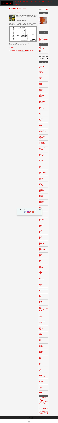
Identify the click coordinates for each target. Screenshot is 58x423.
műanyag (40, 277)
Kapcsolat (52, 1)
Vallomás (31, 1)
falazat (40, 167)
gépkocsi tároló (41, 189)
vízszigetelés (41, 381)
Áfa (39, 73)
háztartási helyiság (41, 201)
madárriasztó (41, 267)
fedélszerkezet (41, 171)
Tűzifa (40, 369)
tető (39, 353)
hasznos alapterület (42, 197)
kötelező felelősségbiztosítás (43, 249)
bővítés (40, 107)
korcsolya (40, 244)
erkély (40, 161)
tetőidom (40, 356)
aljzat (40, 85)
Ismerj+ (27, 1)
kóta (40, 248)
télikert (24, 49)
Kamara (40, 220)
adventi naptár (41, 72)
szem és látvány (41, 322)
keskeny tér (41, 230)
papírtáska (40, 301)
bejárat (40, 97)
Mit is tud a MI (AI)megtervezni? (43, 34)
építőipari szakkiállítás (42, 153)
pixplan (15, 1)
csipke (40, 119)
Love (40, 266)
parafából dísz (41, 302)
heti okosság (45, 405)
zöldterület (40, 387)
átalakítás (40, 90)
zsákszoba (33, 50)
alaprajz (40, 84)
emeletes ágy (41, 137)
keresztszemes (41, 225)
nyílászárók (41, 284)
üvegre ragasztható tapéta (43, 376)
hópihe (40, 207)
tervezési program (41, 347)
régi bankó (40, 311)
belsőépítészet (41, 102)
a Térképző (16, 11)
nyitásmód (40, 285)
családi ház (40, 113)
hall (23, 50)
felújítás (19, 50)
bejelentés (40, 100)
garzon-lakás (41, 185)
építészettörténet (41, 149)
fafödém (40, 166)
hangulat (26, 50)
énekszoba (40, 138)
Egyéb (16, 49)
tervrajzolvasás (41, 351)
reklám (40, 312)
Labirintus (40, 254)
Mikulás (40, 274)
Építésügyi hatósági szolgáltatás (43, 147)
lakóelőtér (40, 259)
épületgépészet (41, 156)
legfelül (40, 260)
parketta (40, 303)
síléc (40, 317)
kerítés (40, 226)
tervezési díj (41, 346)
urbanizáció (41, 374)
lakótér (28, 50)
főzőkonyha (21, 50)
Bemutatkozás (22, 1)
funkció (47, 403)
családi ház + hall (41, 115)
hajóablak (40, 191)
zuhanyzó (40, 392)
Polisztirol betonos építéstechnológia (43, 309)
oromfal (40, 290)
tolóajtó (40, 362)
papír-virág (40, 297)
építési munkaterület (42, 143)
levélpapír (40, 265)
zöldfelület (40, 386)
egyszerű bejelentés (42, 130)
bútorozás (40, 109)
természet (40, 341)
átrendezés (15, 50)
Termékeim (35, 1)
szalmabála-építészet (42, 321)
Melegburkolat (41, 272)
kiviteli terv (40, 236)
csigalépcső (41, 118)
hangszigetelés (41, 195)
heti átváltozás (42, 406)
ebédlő (40, 126)
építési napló (41, 144)
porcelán (40, 310)
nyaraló (40, 283)
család (40, 112)
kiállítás (40, 231)
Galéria (48, 1)
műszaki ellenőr (41, 279)
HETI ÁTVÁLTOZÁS (20, 49)
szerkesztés (41, 323)
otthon (40, 291)
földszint (40, 404)
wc (39, 382)
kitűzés (40, 232)
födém (40, 179)
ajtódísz (40, 77)
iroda (40, 218)
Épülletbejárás (41, 160)
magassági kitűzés (41, 268)
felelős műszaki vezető (42, 172)
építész (40, 148)
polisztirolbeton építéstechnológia (43, 410)
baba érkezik (41, 91)
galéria (40, 183)
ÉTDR (40, 162)
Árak (39, 1)
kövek (40, 250)
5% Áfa (40, 67)
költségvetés (41, 238)
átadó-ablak (41, 89)
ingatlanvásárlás (41, 215)
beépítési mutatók (41, 95)
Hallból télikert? (14, 12)
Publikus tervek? (41, 38)
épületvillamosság (41, 159)
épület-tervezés (41, 154)
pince (40, 307)
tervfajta (40, 350)
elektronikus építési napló (42, 131)
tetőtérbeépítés (41, 359)
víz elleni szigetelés (42, 380)
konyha (40, 242)
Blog (18, 1)
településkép (41, 334)
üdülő (40, 371)
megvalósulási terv (41, 271)
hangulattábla (41, 196)
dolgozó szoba (41, 125)
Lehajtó (40, 261)
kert (39, 227)
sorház (40, 318)
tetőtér (40, 357)
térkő (40, 340)
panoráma (40, 296)
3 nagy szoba (41, 65)
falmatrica (40, 168)
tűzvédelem (41, 370)
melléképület (41, 273)
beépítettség (47, 400)
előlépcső (40, 132)
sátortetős (40, 316)
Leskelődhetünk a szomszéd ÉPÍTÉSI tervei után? (43, 40)
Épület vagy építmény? (45, 48)
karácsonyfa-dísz (41, 224)
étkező (40, 165)
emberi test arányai (42, 136)
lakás (40, 256)
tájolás (40, 329)
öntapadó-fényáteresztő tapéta (43, 289)
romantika (40, 315)
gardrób (40, 184)
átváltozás (46, 413)
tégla (40, 333)
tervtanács (40, 352)
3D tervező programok (42, 66)
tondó (40, 363)
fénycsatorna (41, 178)
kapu (40, 221)
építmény (40, 150)
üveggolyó (40, 375)
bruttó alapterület (41, 108)
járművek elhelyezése (42, 219)
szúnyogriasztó (41, 328)
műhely (40, 278)
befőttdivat (40, 96)
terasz (40, 339)
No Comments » (27, 49)
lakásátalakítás (40, 408)
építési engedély (41, 142)
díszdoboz (40, 124)
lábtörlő (40, 255)
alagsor (40, 78)
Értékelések (44, 1)
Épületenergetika (41, 155)
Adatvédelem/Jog (16, 4)
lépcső (40, 262)
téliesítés (40, 335)
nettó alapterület (41, 280)
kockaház (40, 237)
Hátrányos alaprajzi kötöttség (43, 37)
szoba (40, 327)
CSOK (40, 120)
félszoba (40, 173)
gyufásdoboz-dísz (41, 190)
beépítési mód (41, 94)
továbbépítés (41, 365)
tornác (40, 364)
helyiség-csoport (41, 202)
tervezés (40, 345)
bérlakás (40, 103)
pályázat (40, 295)
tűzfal (40, 368)
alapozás (40, 83)
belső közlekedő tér (42, 101)
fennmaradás (41, 177)
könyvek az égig (41, 243)
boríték (40, 106)
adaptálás (40, 71)
